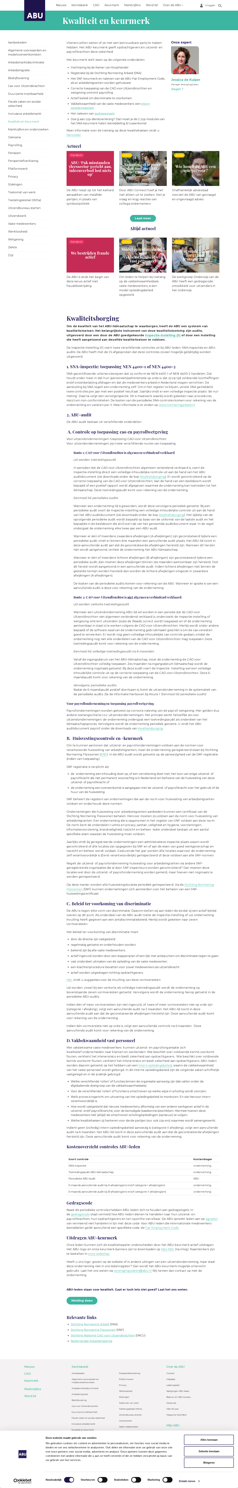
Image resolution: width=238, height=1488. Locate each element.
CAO (96, 5)
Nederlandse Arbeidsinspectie (91, 1341)
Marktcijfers (132, 5)
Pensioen (14, 153)
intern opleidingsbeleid (155, 1065)
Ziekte (12, 247)
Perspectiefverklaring (23, 161)
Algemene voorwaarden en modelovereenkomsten (27, 52)
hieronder (74, 135)
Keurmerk (112, 5)
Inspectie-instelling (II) (163, 335)
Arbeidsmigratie (19, 70)
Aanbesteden (17, 42)
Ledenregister (173, 1385)
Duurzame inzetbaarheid (25, 93)
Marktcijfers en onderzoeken (28, 129)
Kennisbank (79, 5)
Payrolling (15, 145)
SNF (104, 754)
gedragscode (80, 1214)
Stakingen (15, 184)
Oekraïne (14, 137)
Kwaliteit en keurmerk (23, 121)
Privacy (13, 176)
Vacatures (171, 1403)
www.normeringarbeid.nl (177, 405)
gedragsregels (104, 113)
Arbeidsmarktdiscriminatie (26, 62)
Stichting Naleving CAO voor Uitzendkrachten (103, 1335)
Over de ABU (172, 5)
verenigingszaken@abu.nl (133, 1270)
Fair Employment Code (162, 1227)
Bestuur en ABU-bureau (178, 1397)
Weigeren (209, 1462)
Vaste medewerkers (22, 223)
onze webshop (98, 1253)
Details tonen (187, 1481)
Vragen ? (177, 89)
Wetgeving (16, 239)
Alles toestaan (209, 1439)
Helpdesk (170, 1379)
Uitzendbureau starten (24, 208)
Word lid (152, 5)
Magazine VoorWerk (176, 1414)
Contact (170, 1373)
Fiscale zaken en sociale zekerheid (24, 104)
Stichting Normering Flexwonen (93, 1330)
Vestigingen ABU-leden (177, 1391)
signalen (212, 1219)
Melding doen (82, 1300)
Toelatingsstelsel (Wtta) (24, 200)
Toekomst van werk (22, 192)
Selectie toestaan (209, 1451)
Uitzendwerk (17, 216)
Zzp (10, 255)
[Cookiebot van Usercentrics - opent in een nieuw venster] (22, 1481)
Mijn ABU (167, 1249)
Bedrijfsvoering (18, 78)
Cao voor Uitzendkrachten (26, 86)
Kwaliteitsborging (152, 476)
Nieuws (61, 5)
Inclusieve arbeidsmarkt (24, 113)
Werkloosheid (17, 231)
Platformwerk (18, 168)
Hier (69, 980)
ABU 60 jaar (172, 1409)
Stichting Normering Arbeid (90, 1324)
